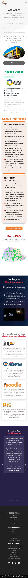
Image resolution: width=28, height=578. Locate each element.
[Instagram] (9, 562)
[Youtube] (18, 562)
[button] (25, 3)
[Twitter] (15, 562)
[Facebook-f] (12, 562)
